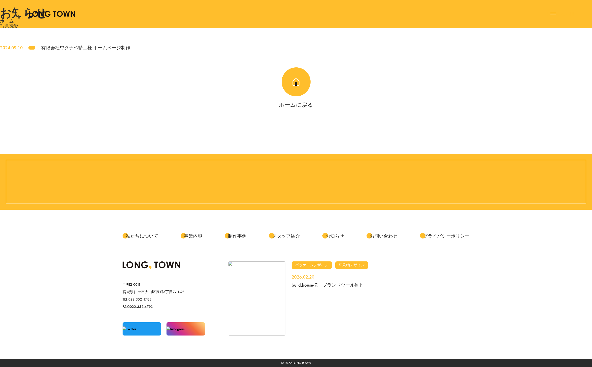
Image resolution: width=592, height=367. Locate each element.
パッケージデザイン (311, 265)
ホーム (7, 21)
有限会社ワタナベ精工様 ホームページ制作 (85, 48)
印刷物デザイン (352, 265)
